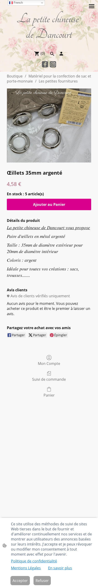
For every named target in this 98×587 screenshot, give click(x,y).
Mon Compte (49, 363)
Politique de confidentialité (34, 561)
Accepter (20, 580)
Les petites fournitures (58, 81)
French (18, 2)
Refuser (42, 580)
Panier (49, 395)
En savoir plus (60, 567)
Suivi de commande (49, 379)
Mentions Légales (26, 567)
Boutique (15, 76)
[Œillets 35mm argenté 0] (49, 125)
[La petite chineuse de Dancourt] (48, 45)
